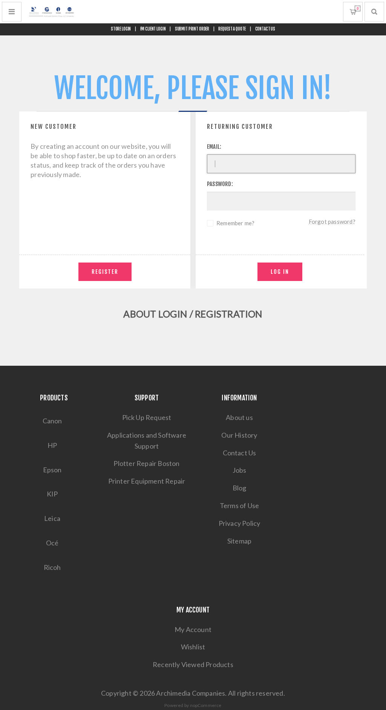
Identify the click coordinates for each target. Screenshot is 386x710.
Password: (220, 184)
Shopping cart (357, 8)
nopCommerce (206, 705)
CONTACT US (265, 29)
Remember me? (235, 223)
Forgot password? (332, 221)
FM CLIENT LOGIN (153, 29)
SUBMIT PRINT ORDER (192, 29)
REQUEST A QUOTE (232, 29)
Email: (214, 146)
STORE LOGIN (121, 29)
